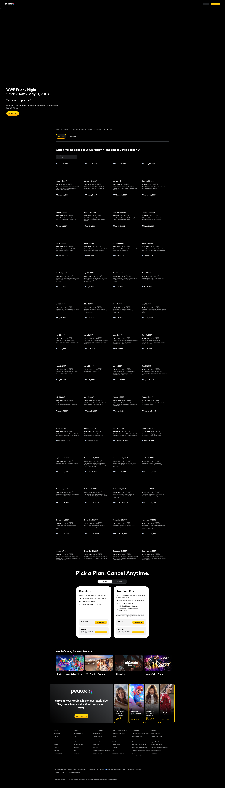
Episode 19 (110, 129)
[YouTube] (163, 768)
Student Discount (156, 750)
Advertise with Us (61, 773)
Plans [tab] (105, 581)
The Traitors (115, 742)
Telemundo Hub (97, 753)
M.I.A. (114, 736)
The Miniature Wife (117, 739)
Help (124, 769)
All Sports (76, 753)
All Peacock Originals (118, 753)
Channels (57, 747)
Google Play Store (156, 744)
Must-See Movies (98, 742)
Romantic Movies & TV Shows (101, 750)
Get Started (215, 3)
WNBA (75, 739)
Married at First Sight (118, 733)
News (55, 739)
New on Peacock (97, 736)
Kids (55, 742)
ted (113, 750)
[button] (70, 663)
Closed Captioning (156, 736)
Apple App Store (156, 742)
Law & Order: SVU (137, 756)
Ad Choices (100, 769)
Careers (138, 769)
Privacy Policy (72, 769)
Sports (56, 744)
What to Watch (97, 733)
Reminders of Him (137, 736)
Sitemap (56, 750)
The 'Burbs (115, 747)
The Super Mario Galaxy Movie (140, 733)
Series (66, 129)
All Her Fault (116, 744)
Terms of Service (60, 769)
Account (153, 739)
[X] (153, 773)
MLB (75, 750)
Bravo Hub (96, 744)
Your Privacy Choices (115, 769)
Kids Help (131, 769)
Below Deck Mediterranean (139, 747)
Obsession (135, 742)
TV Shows (57, 733)
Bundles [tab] (119, 581)
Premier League (78, 733)
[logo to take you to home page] (9, 4)
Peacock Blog (58, 753)
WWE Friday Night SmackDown (82, 129)
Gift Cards (154, 753)
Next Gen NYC (136, 739)
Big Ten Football (78, 744)
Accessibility (82, 769)
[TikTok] (158, 768)
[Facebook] (153, 768)
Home (57, 129)
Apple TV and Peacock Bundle (159, 747)
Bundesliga (77, 747)
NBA (75, 736)
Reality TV (96, 739)
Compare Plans (155, 733)
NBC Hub (95, 747)
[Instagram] (167, 768)
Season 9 (99, 129)
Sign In (206, 3)
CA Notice (91, 769)
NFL (75, 742)
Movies (56, 736)
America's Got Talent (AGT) (139, 744)
